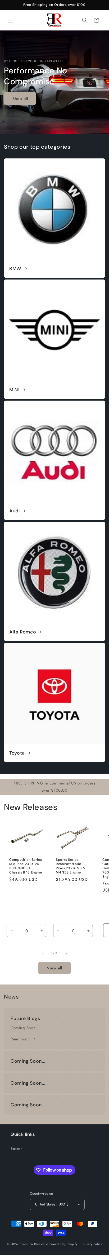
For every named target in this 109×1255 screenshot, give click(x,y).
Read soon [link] (20, 1039)
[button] (10, 20)
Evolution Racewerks (34, 1244)
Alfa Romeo (22, 632)
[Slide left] (43, 953)
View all (54, 968)
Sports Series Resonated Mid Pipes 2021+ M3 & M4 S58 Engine (70, 866)
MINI (14, 390)
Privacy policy (92, 1244)
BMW (15, 269)
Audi (14, 511)
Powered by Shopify (63, 1244)
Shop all (20, 98)
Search (16, 1148)
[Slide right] (66, 953)
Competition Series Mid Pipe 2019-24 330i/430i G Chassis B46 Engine (25, 866)
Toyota (17, 753)
